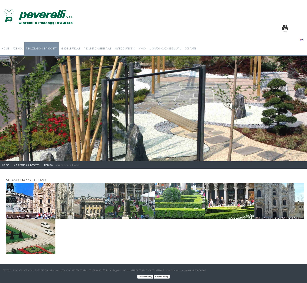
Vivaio (142, 48)
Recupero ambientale (97, 48)
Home (5, 48)
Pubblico (48, 165)
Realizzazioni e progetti (41, 48)
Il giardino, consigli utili (165, 48)
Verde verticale (70, 48)
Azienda (18, 48)
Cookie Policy (161, 276)
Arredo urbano (125, 48)
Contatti (190, 48)
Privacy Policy (145, 276)
